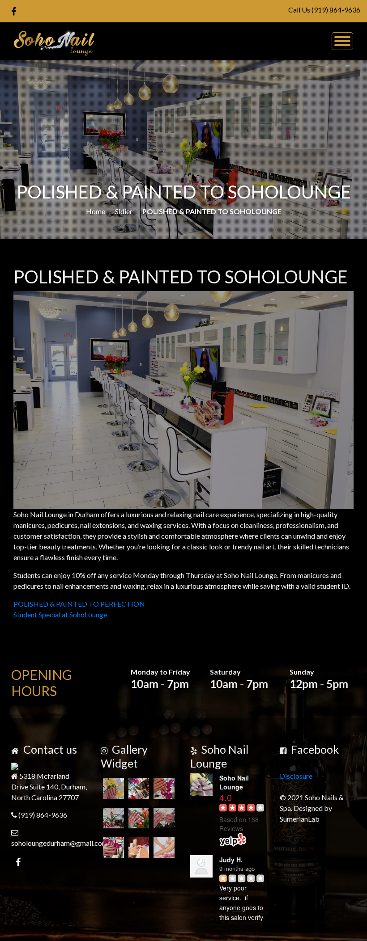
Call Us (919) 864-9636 (324, 9)
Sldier (123, 211)
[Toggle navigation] (342, 41)
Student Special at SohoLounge (60, 614)
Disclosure (296, 776)
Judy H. (231, 859)
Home (95, 211)
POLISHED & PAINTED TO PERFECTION (79, 603)
